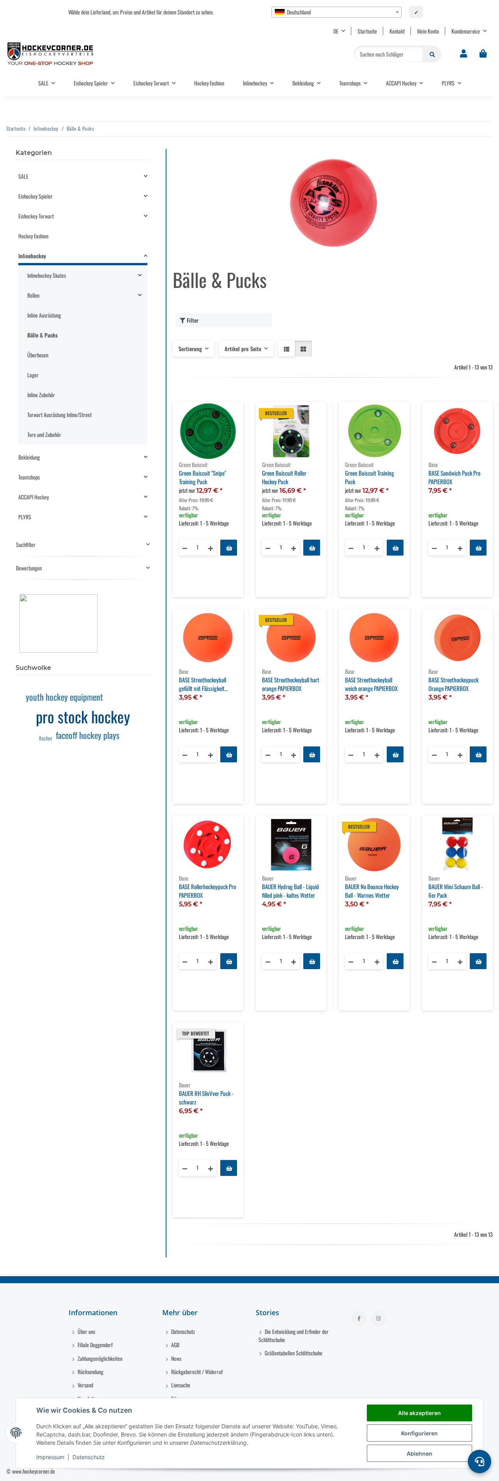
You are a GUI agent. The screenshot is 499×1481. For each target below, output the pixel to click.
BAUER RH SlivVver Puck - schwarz (206, 1097)
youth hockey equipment (64, 696)
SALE (23, 176)
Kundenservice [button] (465, 31)
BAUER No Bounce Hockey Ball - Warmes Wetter (372, 891)
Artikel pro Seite (243, 349)
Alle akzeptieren (419, 1413)
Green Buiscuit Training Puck (369, 477)
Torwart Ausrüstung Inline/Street (59, 414)
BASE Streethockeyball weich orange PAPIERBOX (371, 684)
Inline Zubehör (41, 395)
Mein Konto (428, 31)
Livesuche (180, 1385)
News (175, 1358)
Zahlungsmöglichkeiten (99, 1358)
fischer (46, 738)
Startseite (367, 31)
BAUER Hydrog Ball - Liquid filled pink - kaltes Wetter (290, 891)
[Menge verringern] (185, 548)
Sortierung (190, 349)
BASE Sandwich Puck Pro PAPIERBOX (454, 477)
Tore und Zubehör (44, 434)
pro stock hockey (83, 716)
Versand (84, 1385)
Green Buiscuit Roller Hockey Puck (284, 477)
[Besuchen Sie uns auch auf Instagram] (378, 1318)
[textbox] (336, 12)
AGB (174, 1345)
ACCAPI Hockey (33, 497)
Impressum (50, 1457)
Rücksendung (89, 1371)
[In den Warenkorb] (228, 548)
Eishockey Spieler (35, 196)
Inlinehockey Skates (46, 275)
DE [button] (335, 31)
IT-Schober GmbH (406, 1471)
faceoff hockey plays (87, 734)
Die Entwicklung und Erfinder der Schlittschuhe (293, 1335)
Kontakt (397, 31)
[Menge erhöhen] (210, 548)
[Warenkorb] (483, 53)
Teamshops (29, 477)
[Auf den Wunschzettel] (230, 415)
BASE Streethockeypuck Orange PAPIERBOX (453, 684)
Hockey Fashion (33, 236)
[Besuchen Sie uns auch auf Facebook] (359, 1318)
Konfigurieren (419, 1433)
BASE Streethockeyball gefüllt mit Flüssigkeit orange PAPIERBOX (202, 684)
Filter (191, 320)
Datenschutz (89, 1457)
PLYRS (24, 517)
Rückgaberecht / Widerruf (196, 1371)
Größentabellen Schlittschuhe (293, 1353)
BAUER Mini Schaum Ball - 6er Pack (455, 891)
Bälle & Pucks (42, 335)
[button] (463, 53)
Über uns (85, 1331)
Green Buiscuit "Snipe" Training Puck (202, 477)
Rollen (33, 295)
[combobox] (336, 12)
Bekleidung (29, 457)
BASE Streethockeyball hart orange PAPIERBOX (290, 684)
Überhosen (37, 355)
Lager (33, 375)
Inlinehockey (32, 256)
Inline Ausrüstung (44, 315)
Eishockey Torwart (36, 216)
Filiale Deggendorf (94, 1345)
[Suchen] (432, 54)
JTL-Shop (459, 1471)
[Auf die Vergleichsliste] (209, 415)
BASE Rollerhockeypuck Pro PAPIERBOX (207, 891)
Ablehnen (419, 1453)
